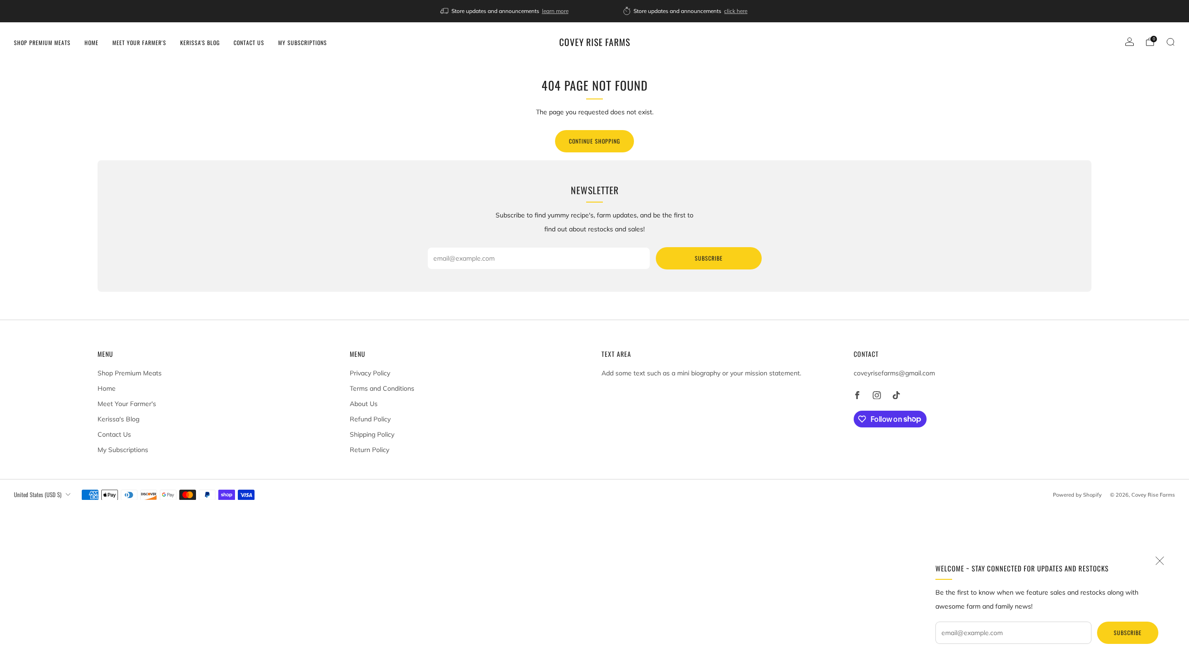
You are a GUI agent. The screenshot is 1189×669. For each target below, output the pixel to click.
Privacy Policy (370, 373)
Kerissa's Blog (200, 42)
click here (735, 10)
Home (91, 42)
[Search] (1170, 41)
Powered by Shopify (1077, 495)
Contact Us (249, 42)
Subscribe (1128, 632)
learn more (555, 10)
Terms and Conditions (382, 388)
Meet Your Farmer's (139, 42)
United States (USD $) (37, 494)
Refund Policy (370, 419)
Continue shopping (594, 141)
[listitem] (505, 11)
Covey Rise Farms (594, 42)
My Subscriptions (302, 42)
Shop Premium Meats (42, 42)
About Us (364, 404)
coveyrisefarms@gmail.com (894, 373)
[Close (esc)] (1159, 560)
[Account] (1129, 41)
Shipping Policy (372, 434)
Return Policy (369, 450)
